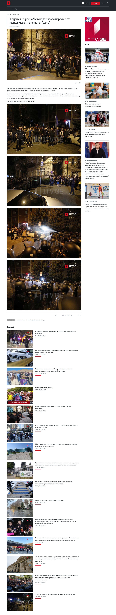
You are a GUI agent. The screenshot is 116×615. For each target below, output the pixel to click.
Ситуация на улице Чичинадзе (37, 320)
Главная (9, 14)
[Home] (8, 3)
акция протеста (21, 320)
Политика (10, 320)
